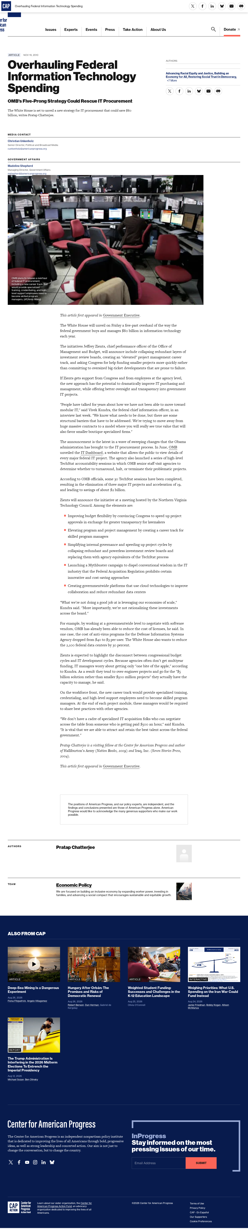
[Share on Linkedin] (212, 6)
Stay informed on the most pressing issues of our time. (173, 1143)
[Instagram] (35, 1162)
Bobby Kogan (213, 1005)
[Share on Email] (231, 6)
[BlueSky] (51, 1162)
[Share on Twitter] (193, 6)
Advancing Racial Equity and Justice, (190, 73)
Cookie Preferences (201, 1221)
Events (91, 29)
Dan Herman (92, 1005)
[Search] (213, 31)
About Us (158, 29)
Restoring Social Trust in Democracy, (212, 77)
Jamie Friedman (196, 1005)
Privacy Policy (197, 1207)
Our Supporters (198, 1216)
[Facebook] (19, 1162)
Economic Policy (74, 885)
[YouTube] (27, 1162)
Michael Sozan (16, 1079)
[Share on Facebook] (202, 6)
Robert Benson (76, 1005)
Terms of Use (197, 1203)
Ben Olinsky (31, 1079)
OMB (173, 447)
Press (110, 29)
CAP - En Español (199, 1212)
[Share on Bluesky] (222, 6)
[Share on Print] (241, 6)
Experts (71, 29)
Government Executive (121, 315)
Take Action (133, 29)
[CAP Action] (20, 1207)
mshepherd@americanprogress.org (27, 173)
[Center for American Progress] (15, 18)
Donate (230, 29)
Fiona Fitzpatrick (17, 1000)
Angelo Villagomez (37, 1000)
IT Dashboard (92, 452)
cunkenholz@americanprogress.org (27, 148)
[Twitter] (11, 1162)
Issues (50, 29)
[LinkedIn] (43, 1162)
